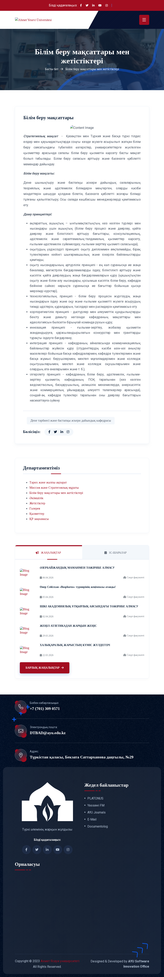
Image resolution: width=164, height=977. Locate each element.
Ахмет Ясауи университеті (60, 961)
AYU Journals (96, 812)
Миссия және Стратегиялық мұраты (54, 487)
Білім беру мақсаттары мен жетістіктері (56, 493)
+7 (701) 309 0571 (45, 708)
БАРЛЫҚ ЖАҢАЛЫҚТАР (43, 667)
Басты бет (51, 69)
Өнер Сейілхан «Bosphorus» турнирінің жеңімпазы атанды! (78, 586)
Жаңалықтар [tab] (50, 552)
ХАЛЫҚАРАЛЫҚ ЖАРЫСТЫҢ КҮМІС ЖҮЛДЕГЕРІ (75, 645)
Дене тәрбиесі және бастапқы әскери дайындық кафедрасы (70, 420)
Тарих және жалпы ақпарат (48, 482)
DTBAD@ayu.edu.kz (48, 733)
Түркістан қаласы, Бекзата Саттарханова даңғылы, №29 (81, 757)
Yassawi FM (95, 805)
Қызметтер (36, 513)
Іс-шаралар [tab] (117, 552)
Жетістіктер (37, 503)
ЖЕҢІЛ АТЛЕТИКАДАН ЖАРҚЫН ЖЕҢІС (68, 625)
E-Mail (91, 819)
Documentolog (97, 826)
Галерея (34, 508)
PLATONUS (95, 798)
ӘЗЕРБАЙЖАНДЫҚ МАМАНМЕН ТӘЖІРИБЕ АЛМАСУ (77, 567)
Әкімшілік (36, 498)
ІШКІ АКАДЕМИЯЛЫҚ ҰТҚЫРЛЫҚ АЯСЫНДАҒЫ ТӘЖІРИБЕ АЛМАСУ (89, 606)
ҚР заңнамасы (39, 519)
